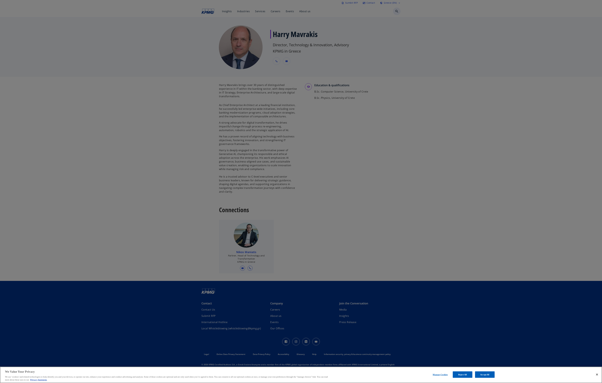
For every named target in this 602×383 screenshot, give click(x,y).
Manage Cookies (440, 374)
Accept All (484, 374)
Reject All (462, 374)
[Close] (597, 374)
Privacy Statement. (38, 380)
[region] (301, 375)
